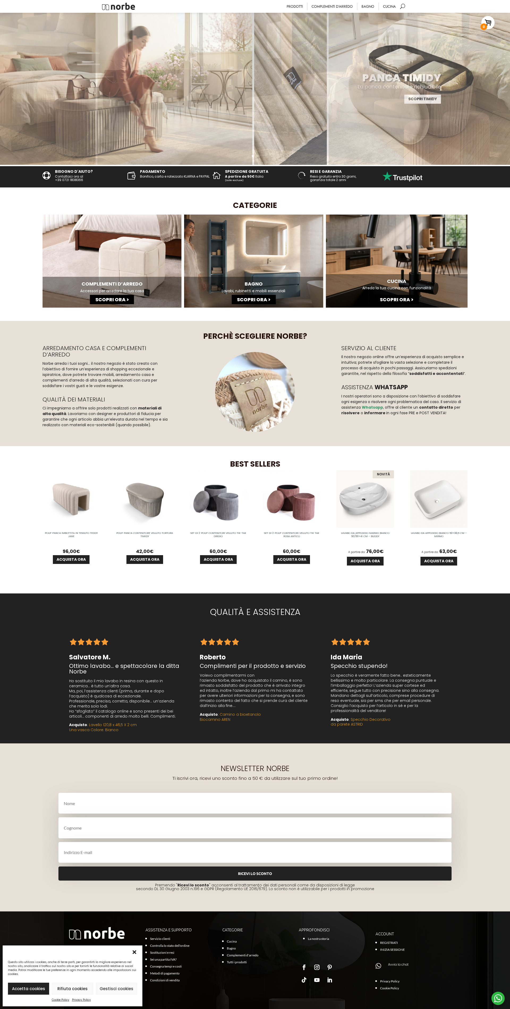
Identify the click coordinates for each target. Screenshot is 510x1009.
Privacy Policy (81, 1000)
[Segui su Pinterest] (329, 967)
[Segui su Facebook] (304, 967)
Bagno (368, 6)
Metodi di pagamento (165, 973)
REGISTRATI (389, 943)
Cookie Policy (60, 1000)
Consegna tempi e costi (166, 966)
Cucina (389, 6)
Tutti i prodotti (237, 962)
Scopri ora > (112, 299)
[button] (134, 952)
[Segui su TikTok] (304, 980)
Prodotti (295, 6)
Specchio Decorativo (370, 719)
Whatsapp (372, 407)
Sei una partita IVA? (163, 959)
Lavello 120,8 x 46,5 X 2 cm (113, 724)
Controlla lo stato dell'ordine (169, 946)
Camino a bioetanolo (240, 714)
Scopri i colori (421, 99)
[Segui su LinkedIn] (329, 980)
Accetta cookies (28, 988)
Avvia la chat (398, 964)
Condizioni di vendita (165, 980)
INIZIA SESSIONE (392, 950)
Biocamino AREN (215, 719)
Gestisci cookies (116, 988)
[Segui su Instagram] (317, 967)
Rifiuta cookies (72, 988)
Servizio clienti (160, 939)
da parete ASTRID (347, 724)
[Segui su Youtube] (317, 980)
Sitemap (255, 977)
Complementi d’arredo (332, 6)
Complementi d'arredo (242, 955)
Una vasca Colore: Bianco (94, 729)
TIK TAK (420, 78)
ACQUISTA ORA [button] (71, 559)
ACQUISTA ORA (365, 561)
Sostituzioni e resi (162, 952)
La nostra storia (318, 939)
